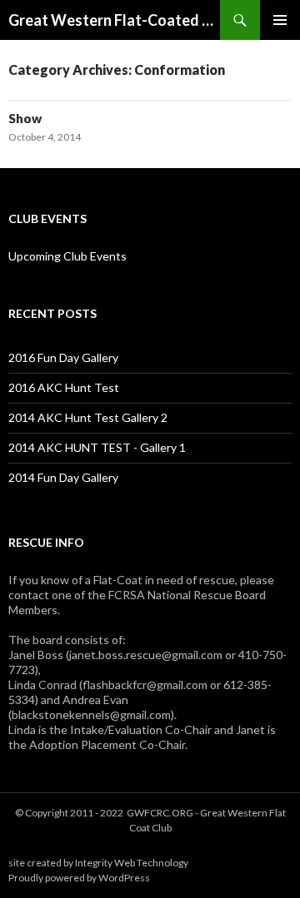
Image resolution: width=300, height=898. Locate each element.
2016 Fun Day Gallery (63, 357)
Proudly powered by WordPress (79, 877)
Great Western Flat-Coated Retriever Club (114, 20)
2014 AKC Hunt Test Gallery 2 (88, 417)
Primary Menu (280, 20)
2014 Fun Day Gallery (63, 477)
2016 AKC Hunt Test (63, 387)
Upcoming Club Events (67, 256)
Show (25, 118)
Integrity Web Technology (131, 862)
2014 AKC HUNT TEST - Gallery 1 (97, 447)
